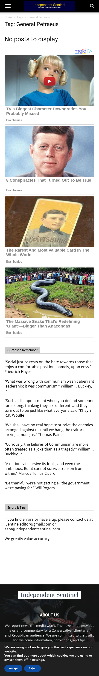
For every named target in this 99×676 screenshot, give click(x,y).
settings (38, 660)
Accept (13, 668)
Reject (32, 668)
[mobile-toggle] (7, 6)
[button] (92, 6)
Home (8, 17)
